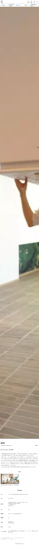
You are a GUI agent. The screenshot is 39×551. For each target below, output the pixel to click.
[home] (14, 2)
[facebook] (36, 445)
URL (9, 509)
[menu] (37, 2)
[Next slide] (38, 5)
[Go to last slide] (7, 5)
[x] (37, 445)
